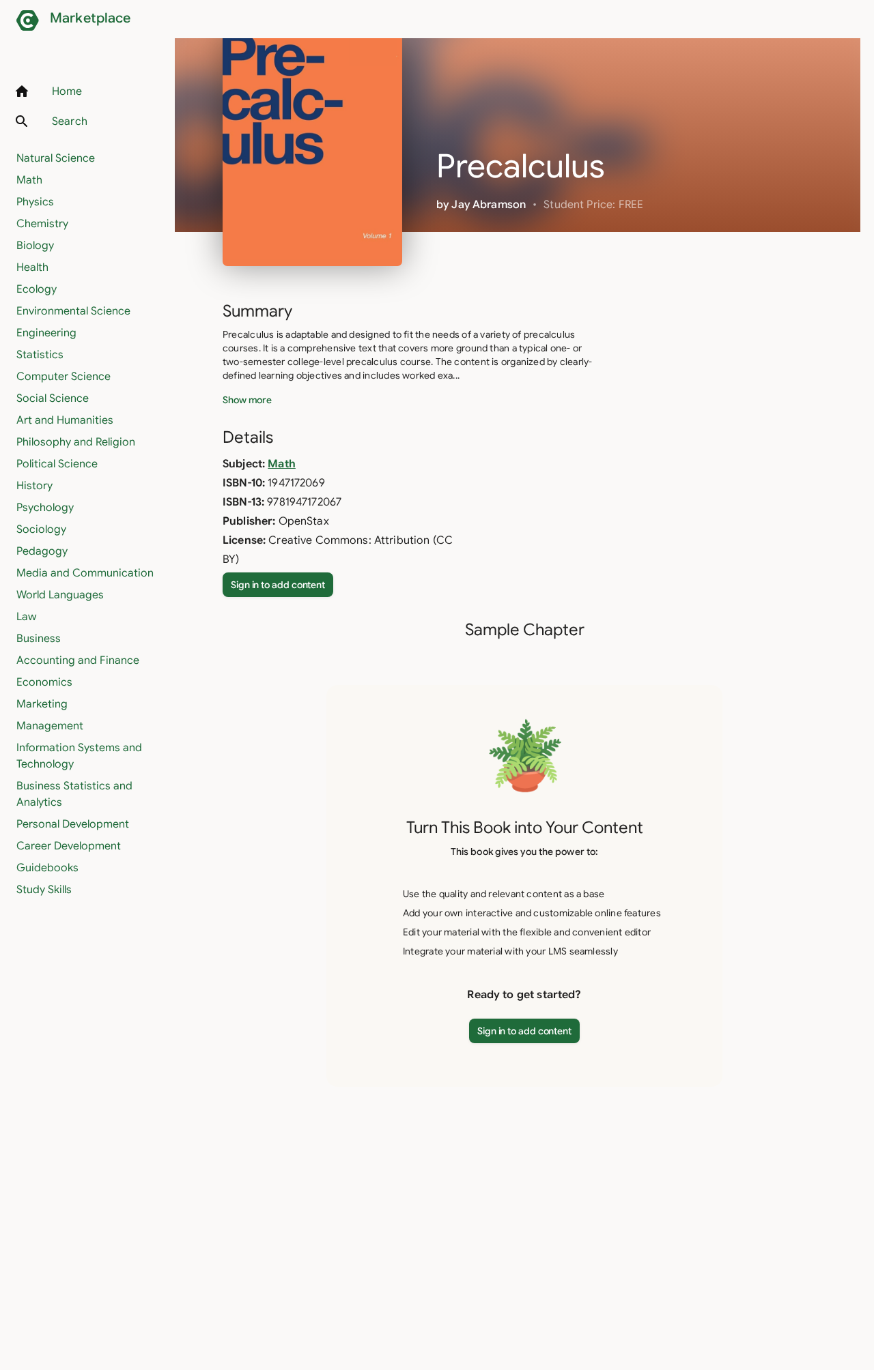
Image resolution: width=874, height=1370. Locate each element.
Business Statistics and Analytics (74, 794)
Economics (44, 682)
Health (32, 267)
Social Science (52, 398)
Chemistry (42, 224)
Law (26, 617)
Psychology (45, 507)
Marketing (42, 704)
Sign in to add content (278, 585)
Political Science (57, 464)
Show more (247, 400)
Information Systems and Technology (79, 756)
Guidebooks (47, 868)
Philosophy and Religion (75, 442)
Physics (35, 202)
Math (29, 180)
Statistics (40, 355)
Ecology (36, 289)
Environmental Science (73, 311)
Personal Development (72, 824)
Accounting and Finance (77, 660)
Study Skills (44, 890)
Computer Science (63, 376)
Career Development (68, 846)
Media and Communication (85, 573)
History (34, 486)
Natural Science (55, 158)
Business (38, 638)
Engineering (46, 333)
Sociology (41, 529)
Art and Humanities (64, 420)
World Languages (60, 595)
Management (49, 726)
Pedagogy (42, 551)
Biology (35, 245)
